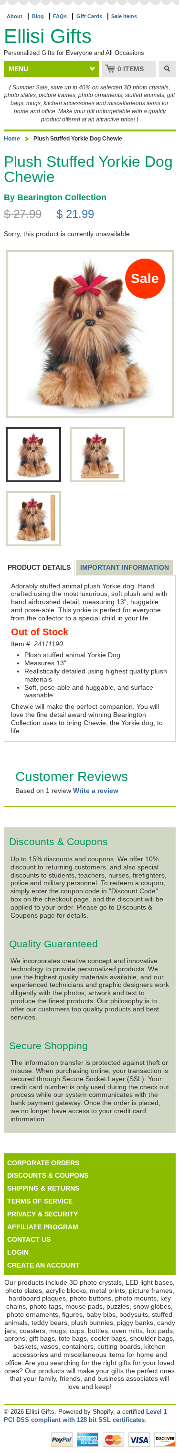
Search (167, 69)
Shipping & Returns (43, 1188)
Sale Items (124, 16)
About (14, 16)
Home (12, 138)
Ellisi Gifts (48, 36)
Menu (18, 69)
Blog (38, 16)
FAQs (60, 16)
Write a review (95, 790)
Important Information (124, 567)
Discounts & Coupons (47, 1175)
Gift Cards (89, 16)
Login (18, 1252)
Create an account (43, 1265)
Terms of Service (40, 1201)
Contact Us (29, 1239)
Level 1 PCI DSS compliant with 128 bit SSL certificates (85, 1415)
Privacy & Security (42, 1214)
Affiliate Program (42, 1227)
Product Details (39, 567)
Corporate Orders (43, 1163)
